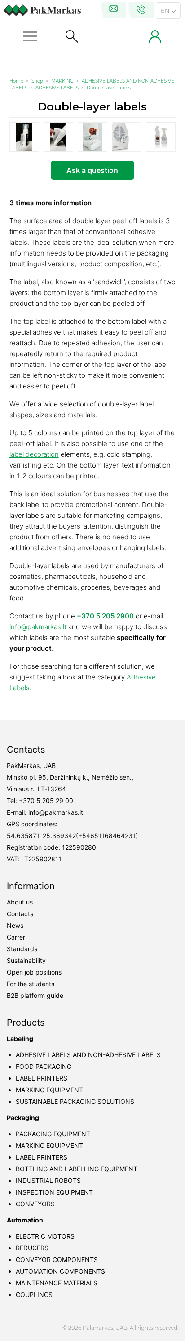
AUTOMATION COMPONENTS (60, 1271)
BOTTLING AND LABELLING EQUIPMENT (76, 1169)
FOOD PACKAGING (43, 1066)
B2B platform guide (35, 995)
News (15, 925)
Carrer (16, 937)
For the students (30, 984)
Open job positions (34, 972)
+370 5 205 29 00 (46, 800)
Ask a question (92, 170)
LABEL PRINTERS (41, 1078)
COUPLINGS (34, 1294)
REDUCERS (32, 1248)
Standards (22, 949)
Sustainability (26, 960)
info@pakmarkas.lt (37, 626)
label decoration (34, 454)
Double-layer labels (109, 88)
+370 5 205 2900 (105, 616)
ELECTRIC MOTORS (45, 1236)
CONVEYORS (35, 1204)
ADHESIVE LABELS (57, 88)
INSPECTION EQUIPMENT (54, 1192)
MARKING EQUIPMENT (49, 1090)
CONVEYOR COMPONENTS (57, 1259)
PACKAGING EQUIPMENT (53, 1134)
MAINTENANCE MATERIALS (56, 1283)
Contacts (20, 914)
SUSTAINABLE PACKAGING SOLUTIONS (75, 1101)
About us (20, 902)
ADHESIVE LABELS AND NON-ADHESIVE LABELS (88, 1055)
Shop (37, 81)
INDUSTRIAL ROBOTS (48, 1180)
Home (16, 81)
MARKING (62, 81)
